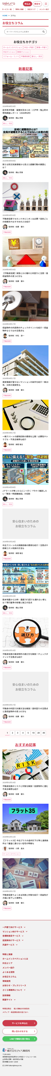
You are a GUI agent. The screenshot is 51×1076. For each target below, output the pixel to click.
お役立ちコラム (9, 976)
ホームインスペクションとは (15, 958)
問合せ (37, 3)
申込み (27, 3)
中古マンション (9, 52)
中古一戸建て (29, 47)
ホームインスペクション (12, 47)
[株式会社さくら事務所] (8, 3)
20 (38, 733)
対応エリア (31, 9)
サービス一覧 (7, 9)
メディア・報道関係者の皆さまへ (15, 1012)
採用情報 (6, 995)
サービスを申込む (20, 1023)
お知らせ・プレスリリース (14, 985)
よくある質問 (8, 972)
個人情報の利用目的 (21, 1008)
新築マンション (23, 52)
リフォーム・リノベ (11, 56)
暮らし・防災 (37, 56)
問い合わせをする (20, 1031)
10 (33, 733)
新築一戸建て (42, 47)
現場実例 (6, 981)
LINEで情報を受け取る (20, 1038)
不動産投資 (25, 56)
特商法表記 (6, 1008)
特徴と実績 (19, 9)
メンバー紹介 (8, 967)
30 (44, 733)
